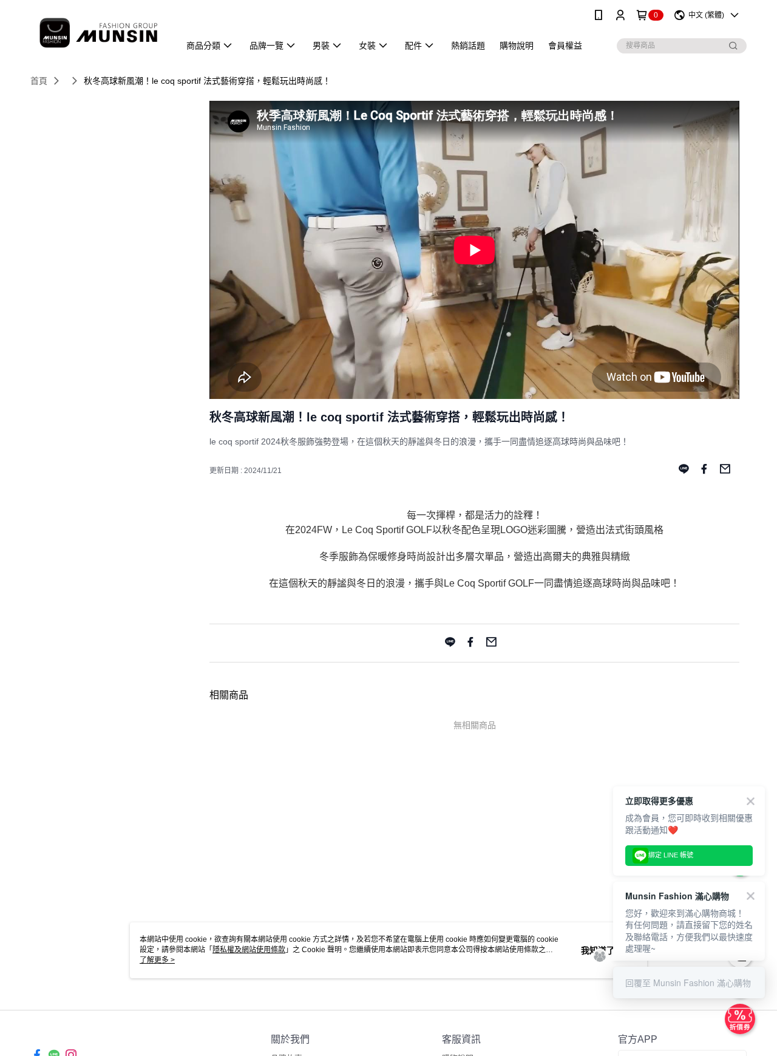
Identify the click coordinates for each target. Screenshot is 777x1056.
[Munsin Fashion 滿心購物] (97, 32)
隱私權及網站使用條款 (248, 949)
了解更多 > (157, 960)
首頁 (38, 81)
